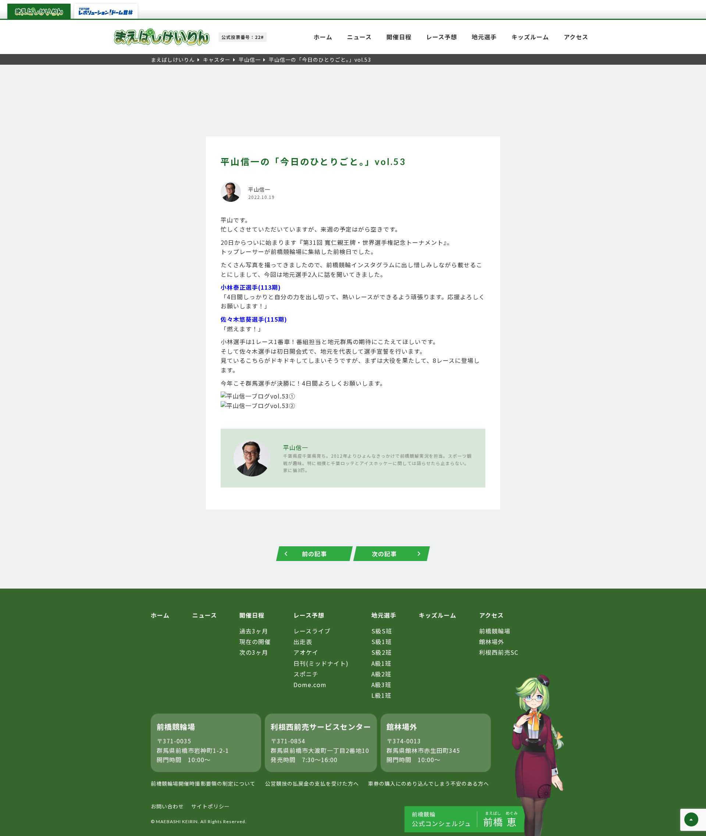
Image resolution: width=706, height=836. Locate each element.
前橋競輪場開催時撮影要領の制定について (203, 783)
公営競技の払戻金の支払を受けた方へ (312, 783)
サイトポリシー (210, 806)
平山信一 (295, 447)
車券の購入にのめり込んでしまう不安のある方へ (428, 783)
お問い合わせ (167, 806)
